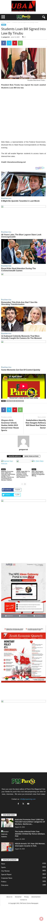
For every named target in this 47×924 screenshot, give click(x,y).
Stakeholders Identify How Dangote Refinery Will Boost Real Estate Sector (36, 424)
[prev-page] (22, 484)
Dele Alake (20, 401)
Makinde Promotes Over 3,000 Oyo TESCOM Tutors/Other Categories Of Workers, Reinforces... (30, 821)
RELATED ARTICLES (15, 456)
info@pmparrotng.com (28, 799)
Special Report (6, 874)
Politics (3, 882)
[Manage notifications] (41, 919)
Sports (3, 867)
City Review (5, 871)
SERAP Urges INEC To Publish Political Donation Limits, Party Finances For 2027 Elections (23, 474)
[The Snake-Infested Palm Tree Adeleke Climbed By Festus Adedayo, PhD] (7, 834)
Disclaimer (18, 897)
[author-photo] (23, 441)
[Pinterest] (14, 43)
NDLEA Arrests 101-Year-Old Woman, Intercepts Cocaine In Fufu (30, 844)
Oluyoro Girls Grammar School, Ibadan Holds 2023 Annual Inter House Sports (10, 425)
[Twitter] (9, 43)
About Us (9, 897)
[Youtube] (28, 804)
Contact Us (23, 900)
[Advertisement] (23, 116)
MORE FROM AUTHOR (31, 456)
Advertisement (35, 897)
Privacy (26, 897)
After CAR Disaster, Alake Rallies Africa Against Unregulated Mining (38, 473)
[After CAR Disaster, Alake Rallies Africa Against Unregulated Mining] (39, 465)
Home (3, 22)
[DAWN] (23, 722)
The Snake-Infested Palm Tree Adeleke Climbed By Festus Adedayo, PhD (30, 833)
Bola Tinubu (11, 401)
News (8, 22)
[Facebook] (3, 43)
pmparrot (6, 37)
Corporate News (6, 878)
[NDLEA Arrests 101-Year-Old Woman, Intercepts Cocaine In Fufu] (7, 846)
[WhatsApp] (20, 43)
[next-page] (25, 484)
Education (4, 885)
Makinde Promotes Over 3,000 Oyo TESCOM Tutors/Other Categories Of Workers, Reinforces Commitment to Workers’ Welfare (8, 475)
